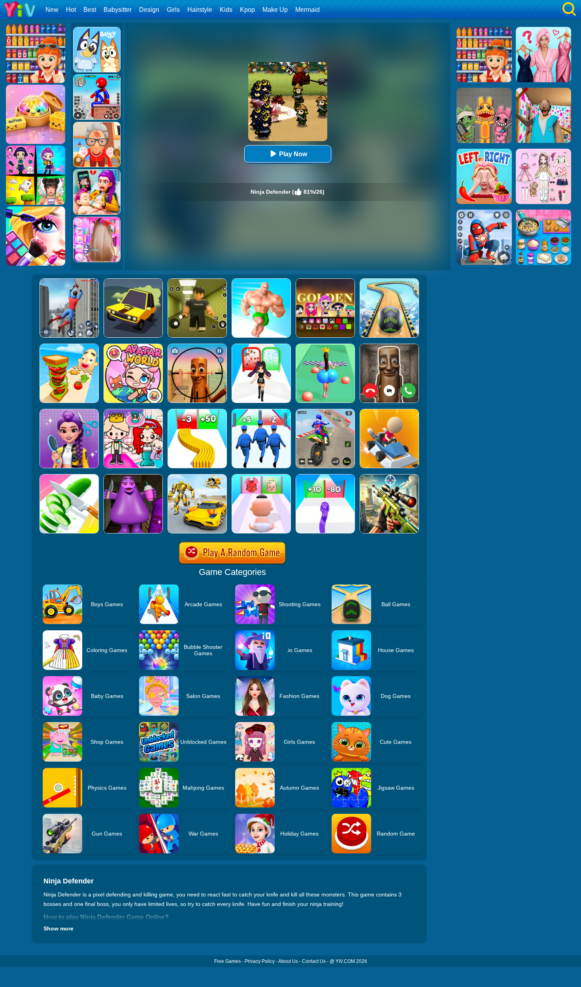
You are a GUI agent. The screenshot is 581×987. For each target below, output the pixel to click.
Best (89, 9)
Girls (173, 9)
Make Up (275, 9)
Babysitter (118, 9)
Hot (71, 9)
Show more (58, 928)
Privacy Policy (260, 961)
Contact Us (314, 961)
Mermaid (307, 9)
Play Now (293, 154)
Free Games (227, 961)
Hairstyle (199, 9)
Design (149, 9)
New (51, 9)
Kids (226, 9)
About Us (288, 961)
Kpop (247, 9)
